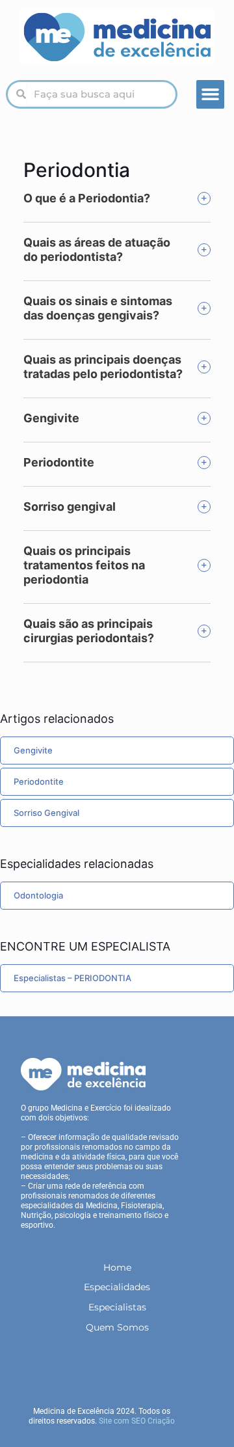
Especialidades (117, 1287)
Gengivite (33, 750)
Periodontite (39, 781)
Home (117, 1267)
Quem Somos (117, 1327)
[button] (210, 94)
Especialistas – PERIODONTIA (72, 978)
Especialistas (117, 1307)
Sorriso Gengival (46, 812)
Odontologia (38, 895)
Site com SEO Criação (137, 1421)
